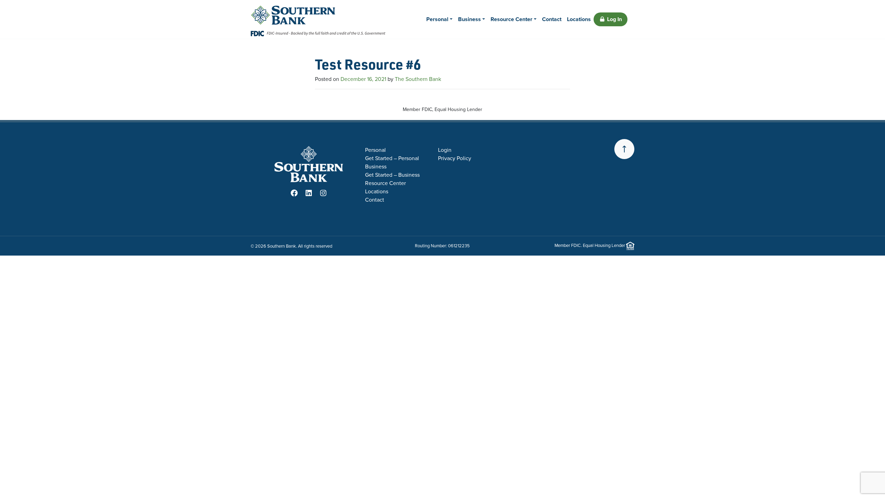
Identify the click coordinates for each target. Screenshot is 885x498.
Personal (437, 19)
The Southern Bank (418, 79)
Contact (551, 19)
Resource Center (511, 19)
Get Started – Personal (392, 158)
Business (469, 19)
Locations (579, 19)
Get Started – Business (392, 175)
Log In (614, 19)
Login (444, 150)
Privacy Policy (454, 158)
